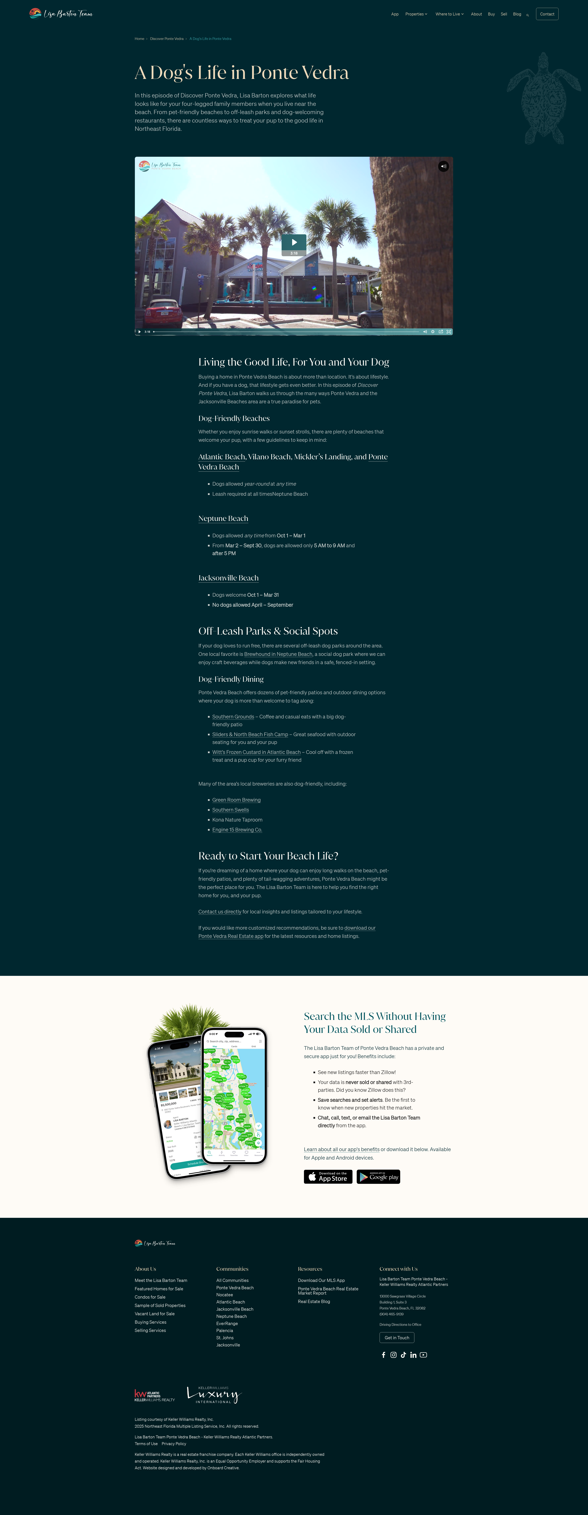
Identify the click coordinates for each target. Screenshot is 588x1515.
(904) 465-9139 (391, 1314)
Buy (491, 14)
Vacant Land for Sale (155, 1313)
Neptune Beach (223, 518)
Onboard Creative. (223, 1467)
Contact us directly (219, 911)
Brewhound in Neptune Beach (278, 654)
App (395, 14)
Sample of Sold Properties (160, 1305)
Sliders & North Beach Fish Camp (250, 734)
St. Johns (225, 1337)
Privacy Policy (174, 1443)
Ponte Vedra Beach (235, 1287)
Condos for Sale (150, 1296)
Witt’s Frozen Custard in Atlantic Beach (256, 752)
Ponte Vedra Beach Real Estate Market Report (328, 1291)
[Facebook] (385, 1355)
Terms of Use (146, 1443)
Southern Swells (230, 809)
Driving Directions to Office (400, 1324)
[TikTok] (404, 1355)
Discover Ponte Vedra (167, 39)
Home (139, 39)
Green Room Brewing (236, 799)
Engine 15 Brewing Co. (237, 829)
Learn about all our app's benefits (342, 1149)
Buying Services (150, 1322)
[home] (61, 14)
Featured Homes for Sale (159, 1288)
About (476, 14)
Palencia (224, 1330)
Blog (517, 14)
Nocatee (224, 1294)
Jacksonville (228, 1344)
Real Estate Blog (314, 1301)
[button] (414, 14)
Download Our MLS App (321, 1280)
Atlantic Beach (221, 456)
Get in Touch (397, 1337)
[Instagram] (395, 1355)
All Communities (232, 1280)
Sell (504, 14)
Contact (547, 14)
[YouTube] (424, 1355)
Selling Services (150, 1330)
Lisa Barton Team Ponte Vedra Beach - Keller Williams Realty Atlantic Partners (203, 1437)
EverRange (227, 1323)
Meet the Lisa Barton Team (161, 1280)
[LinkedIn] (414, 1355)
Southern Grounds (233, 716)
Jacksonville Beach (228, 577)
